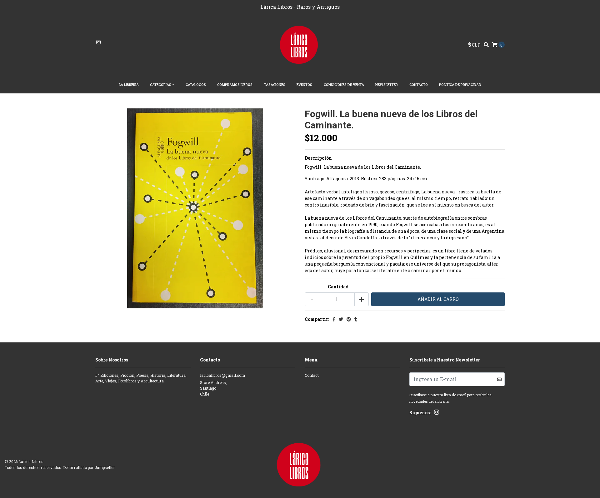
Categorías (160, 84)
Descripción (318, 158)
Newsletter (386, 84)
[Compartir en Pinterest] (349, 319)
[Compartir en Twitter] (341, 319)
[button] (474, 45)
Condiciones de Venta (344, 84)
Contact (312, 375)
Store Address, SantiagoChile (213, 388)
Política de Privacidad (460, 84)
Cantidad (338, 287)
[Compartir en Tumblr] (355, 319)
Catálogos (196, 84)
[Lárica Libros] (300, 44)
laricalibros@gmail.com (222, 375)
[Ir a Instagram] (98, 42)
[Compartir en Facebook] (333, 319)
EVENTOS (304, 84)
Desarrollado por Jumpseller (89, 467)
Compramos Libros (234, 84)
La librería (129, 84)
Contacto (418, 84)
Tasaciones (274, 84)
